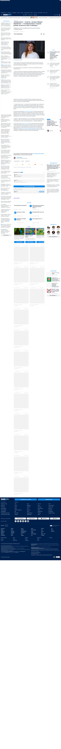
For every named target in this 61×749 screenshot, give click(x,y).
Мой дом (28, 371)
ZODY (46, 12)
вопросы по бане (21, 212)
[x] (25, 383)
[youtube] (28, 383)
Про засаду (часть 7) (37, 218)
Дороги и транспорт (18, 371)
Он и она (39, 365)
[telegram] (16, 383)
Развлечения (40, 373)
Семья (39, 376)
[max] (23, 383)
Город (16, 370)
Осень (39, 367)
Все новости (6, 21)
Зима (28, 365)
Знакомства (14, 12)
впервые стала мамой (25, 123)
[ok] (21, 383)
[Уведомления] (57, 15)
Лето (28, 370)
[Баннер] (34, 17)
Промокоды (9, 12)
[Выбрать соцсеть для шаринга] (44, 34)
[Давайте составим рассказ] (15, 220)
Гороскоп (35, 12)
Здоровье (16, 376)
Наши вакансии (3, 371)
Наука (28, 373)
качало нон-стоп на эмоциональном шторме (30, 128)
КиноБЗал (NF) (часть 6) (38, 212)
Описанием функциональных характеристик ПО (37, 410)
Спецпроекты (50, 373)
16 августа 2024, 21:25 (17, 31)
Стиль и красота (51, 367)
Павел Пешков (19, 157)
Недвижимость (3, 12)
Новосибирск (27, 161)
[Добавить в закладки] (41, 34)
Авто (15, 365)
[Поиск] (55, 15)
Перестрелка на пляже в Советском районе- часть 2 (38, 206)
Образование (29, 376)
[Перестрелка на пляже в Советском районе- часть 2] (31, 207)
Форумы (21, 12)
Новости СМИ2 (16, 198)
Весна (16, 368)
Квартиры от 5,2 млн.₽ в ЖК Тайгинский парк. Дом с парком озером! (5, 120)
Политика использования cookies (35, 414)
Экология (50, 370)
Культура (28, 368)
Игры (44, 12)
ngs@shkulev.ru (11, 412)
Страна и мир (50, 368)
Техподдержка (3, 373)
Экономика (50, 371)
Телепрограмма (27, 12)
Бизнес (16, 367)
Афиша (31, 12)
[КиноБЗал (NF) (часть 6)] (31, 214)
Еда (15, 373)
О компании (3, 368)
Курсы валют (40, 12)
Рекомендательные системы (35, 415)
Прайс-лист (3, 367)
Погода (18, 12)
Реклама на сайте (4, 365)
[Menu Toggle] (1, 15)
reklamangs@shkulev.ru (34, 406)
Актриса (22, 161)
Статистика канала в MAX (5, 376)
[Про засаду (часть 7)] (31, 220)
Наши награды (3, 370)
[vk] (18, 383)
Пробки (31, 14)
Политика (39, 368)
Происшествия (40, 370)
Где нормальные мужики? (20, 205)
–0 (43, 178)
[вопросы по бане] (15, 214)
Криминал (28, 367)
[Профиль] (59, 15)
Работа (39, 371)
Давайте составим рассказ (21, 219)
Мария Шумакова (16, 161)
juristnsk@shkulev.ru (22, 413)
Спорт (49, 365)
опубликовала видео (29, 111)
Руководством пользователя (35, 409)
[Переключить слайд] (43, 231)
